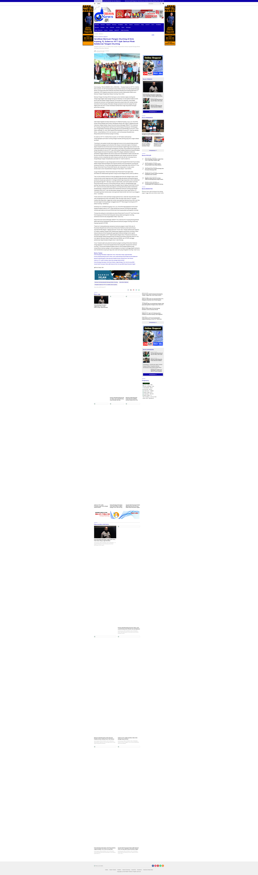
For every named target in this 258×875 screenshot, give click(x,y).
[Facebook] (153, 866)
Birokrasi (114, 24)
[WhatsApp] (160, 866)
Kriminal (102, 27)
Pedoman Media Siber (148, 869)
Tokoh (122, 27)
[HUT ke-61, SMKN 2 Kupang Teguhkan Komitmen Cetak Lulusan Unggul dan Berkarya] (147, 139)
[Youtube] (158, 866)
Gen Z (153, 24)
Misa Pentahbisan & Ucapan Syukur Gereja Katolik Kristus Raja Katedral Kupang (153, 164)
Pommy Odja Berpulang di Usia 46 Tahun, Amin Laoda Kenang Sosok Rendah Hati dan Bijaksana (115, 256)
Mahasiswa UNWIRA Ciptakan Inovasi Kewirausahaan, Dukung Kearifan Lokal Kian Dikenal (158, 145)
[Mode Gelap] (163, 3)
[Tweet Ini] (131, 290)
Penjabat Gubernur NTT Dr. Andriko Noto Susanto (106, 284)
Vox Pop (118, 27)
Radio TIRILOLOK (98, 30)
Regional (108, 24)
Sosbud (130, 24)
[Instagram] (155, 866)
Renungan (128, 27)
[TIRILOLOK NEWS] (104, 14)
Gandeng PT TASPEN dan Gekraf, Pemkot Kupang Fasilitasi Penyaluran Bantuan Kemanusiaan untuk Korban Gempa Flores (156, 370)
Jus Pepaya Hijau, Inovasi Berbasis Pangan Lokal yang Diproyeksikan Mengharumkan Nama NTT (153, 304)
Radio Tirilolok (113, 869)
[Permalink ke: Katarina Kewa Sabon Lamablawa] (95, 51)
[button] (160, 3)
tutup (92, 5)
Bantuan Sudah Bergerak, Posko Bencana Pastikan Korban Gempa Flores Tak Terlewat (113, 258)
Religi (142, 24)
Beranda (97, 24)
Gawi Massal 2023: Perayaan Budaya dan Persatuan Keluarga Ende (154, 169)
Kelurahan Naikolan (123, 282)
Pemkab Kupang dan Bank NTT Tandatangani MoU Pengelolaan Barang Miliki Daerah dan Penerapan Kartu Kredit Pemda (154, 183)
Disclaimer (139, 869)
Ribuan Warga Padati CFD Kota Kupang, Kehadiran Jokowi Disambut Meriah (151, 309)
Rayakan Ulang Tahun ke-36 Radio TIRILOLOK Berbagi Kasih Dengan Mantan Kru (154, 179)
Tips (107, 27)
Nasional (103, 24)
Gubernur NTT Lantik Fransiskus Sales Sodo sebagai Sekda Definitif (109, 260)
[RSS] (163, 866)
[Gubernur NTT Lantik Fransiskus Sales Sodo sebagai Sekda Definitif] (101, 453)
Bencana (97, 27)
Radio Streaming (124, 30)
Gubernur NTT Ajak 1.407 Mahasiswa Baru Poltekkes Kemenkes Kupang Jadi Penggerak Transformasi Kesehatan (152, 314)
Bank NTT (117, 30)
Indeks (98, 3)
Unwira (105, 30)
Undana (111, 30)
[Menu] (95, 3)
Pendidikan (120, 24)
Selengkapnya (152, 111)
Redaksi (119, 869)
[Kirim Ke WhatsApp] (139, 290)
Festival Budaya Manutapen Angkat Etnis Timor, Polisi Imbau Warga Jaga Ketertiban (113, 254)
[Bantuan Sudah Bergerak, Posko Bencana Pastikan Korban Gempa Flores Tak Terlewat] (133, 346)
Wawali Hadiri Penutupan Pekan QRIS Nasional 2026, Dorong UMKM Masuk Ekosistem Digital (114, 264)
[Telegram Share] (136, 290)
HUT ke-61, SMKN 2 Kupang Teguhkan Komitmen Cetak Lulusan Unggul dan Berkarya (146, 145)
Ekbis (126, 24)
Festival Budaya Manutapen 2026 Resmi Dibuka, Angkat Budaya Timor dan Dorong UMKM (114, 262)
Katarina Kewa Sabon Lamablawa (103, 50)
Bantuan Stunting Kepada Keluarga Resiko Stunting (106, 282)
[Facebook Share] (128, 290)
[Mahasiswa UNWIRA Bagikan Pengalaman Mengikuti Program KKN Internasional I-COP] (153, 126)
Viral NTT (147, 24)
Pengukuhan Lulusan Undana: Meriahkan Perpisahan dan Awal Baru (154, 174)
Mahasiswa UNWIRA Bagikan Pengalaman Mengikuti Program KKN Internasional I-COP (151, 134)
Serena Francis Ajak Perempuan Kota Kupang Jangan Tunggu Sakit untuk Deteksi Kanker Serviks (152, 294)
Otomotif (112, 27)
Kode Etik (133, 869)
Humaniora (136, 24)
